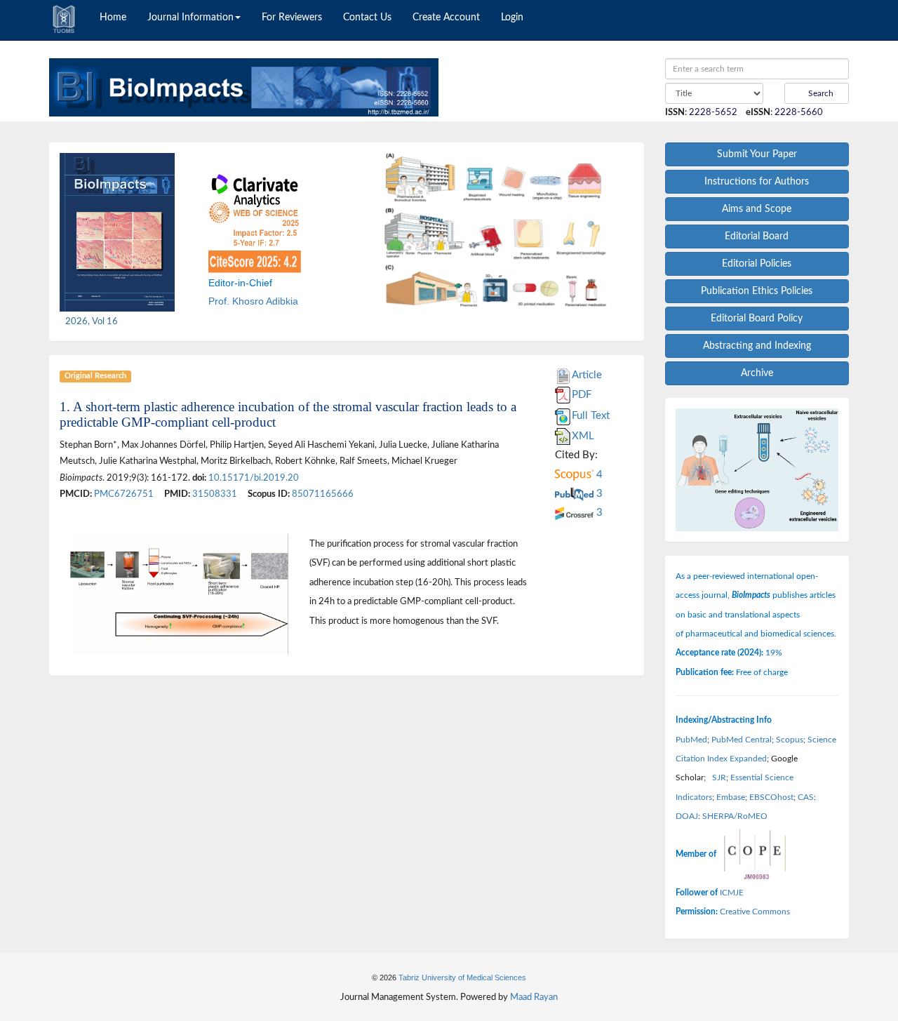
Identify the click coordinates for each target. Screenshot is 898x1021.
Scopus (789, 739)
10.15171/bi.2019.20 (253, 478)
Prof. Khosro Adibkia (253, 301)
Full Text (591, 416)
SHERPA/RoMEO (735, 816)
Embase (730, 797)
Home (113, 17)
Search (819, 93)
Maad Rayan (534, 997)
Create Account (446, 17)
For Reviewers (292, 17)
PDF (581, 394)
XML (583, 436)
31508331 (214, 494)
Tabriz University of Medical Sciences (462, 977)
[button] (377, 230)
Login (512, 17)
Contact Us (367, 17)
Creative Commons (755, 911)
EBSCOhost (771, 797)
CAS (806, 797)
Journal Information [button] (190, 17)
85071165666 (323, 494)
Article (587, 375)
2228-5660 (799, 112)
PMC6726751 (124, 494)
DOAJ (687, 816)
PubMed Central (741, 739)
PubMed (691, 739)
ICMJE (732, 892)
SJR (719, 777)
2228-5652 (713, 112)
